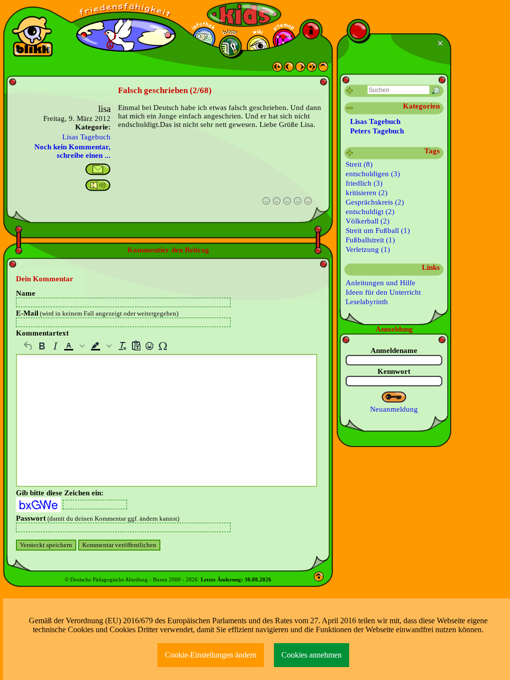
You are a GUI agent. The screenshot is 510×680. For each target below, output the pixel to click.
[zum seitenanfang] (319, 579)
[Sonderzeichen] (162, 345)
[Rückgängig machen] (28, 345)
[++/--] (350, 108)
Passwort (97, 518)
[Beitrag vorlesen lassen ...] (98, 185)
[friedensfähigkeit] (126, 10)
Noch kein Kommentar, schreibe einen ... (72, 151)
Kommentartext (42, 333)
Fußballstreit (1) (370, 240)
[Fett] (41, 345)
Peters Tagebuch (377, 131)
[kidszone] (244, 14)
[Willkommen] (312, 69)
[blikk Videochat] (32, 36)
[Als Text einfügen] (135, 345)
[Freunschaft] (277, 69)
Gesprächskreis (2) (375, 202)
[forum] (230, 46)
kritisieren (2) (366, 193)
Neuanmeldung (394, 409)
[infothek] (204, 38)
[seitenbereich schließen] (441, 43)
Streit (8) (359, 164)
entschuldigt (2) (370, 212)
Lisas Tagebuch (86, 137)
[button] (75, 345)
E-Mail (97, 313)
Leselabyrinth (367, 302)
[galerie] (258, 46)
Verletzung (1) (368, 249)
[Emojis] (149, 345)
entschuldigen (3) (373, 174)
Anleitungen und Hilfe (380, 283)
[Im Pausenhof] (300, 69)
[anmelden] (394, 397)
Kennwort (394, 371)
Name (25, 293)
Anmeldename (394, 350)
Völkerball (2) (367, 221)
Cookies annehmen (311, 655)
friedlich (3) (364, 183)
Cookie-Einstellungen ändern (210, 655)
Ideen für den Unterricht (383, 292)
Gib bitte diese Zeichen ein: (60, 493)
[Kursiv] (55, 345)
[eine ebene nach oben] (323, 69)
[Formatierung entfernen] (122, 345)
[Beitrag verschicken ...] (98, 169)
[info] (311, 30)
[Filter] (350, 91)
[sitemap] (284, 40)
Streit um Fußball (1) (378, 230)
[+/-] (350, 153)
